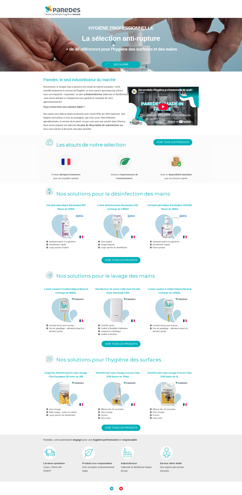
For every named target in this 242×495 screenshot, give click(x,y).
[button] (121, 64)
